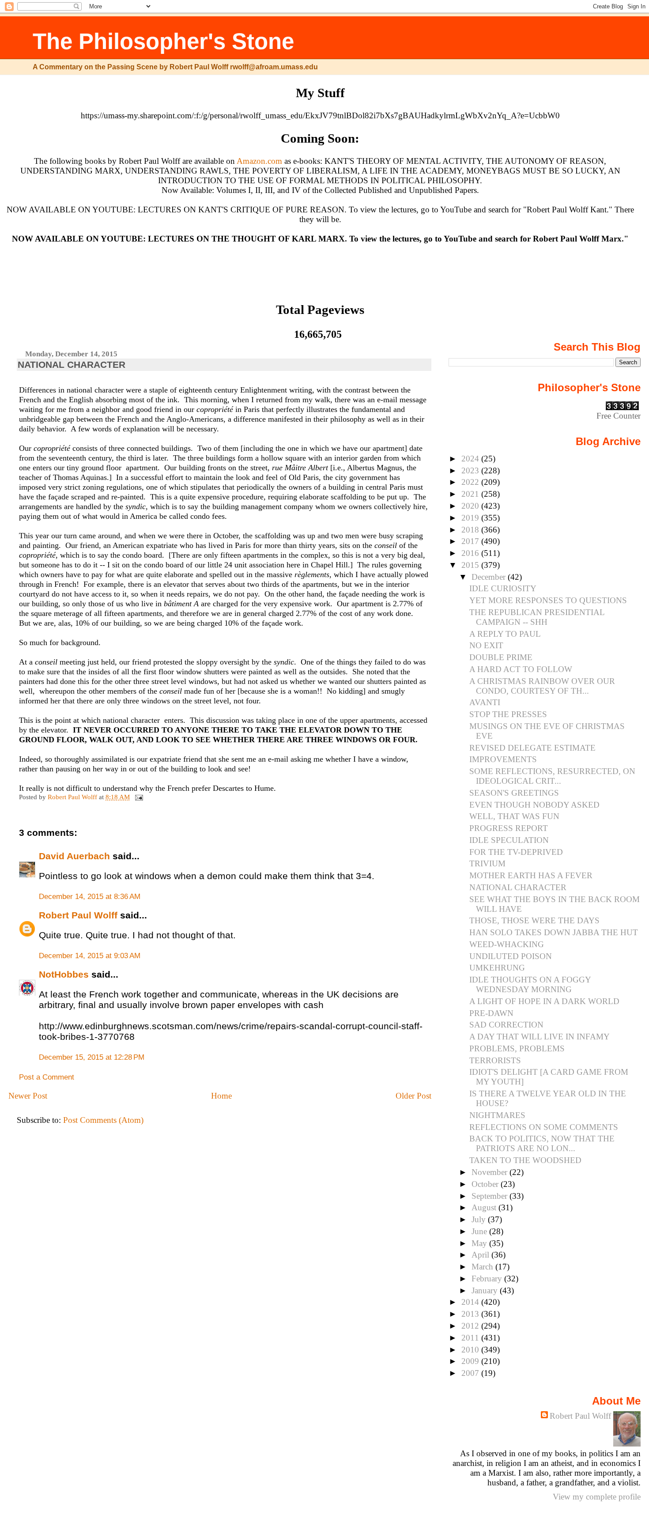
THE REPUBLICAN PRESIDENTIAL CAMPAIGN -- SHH (536, 617)
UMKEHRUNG (497, 967)
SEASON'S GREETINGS (514, 792)
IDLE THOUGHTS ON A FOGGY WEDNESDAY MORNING (530, 984)
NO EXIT (486, 645)
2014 (471, 1302)
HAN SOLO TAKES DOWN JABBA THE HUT (553, 932)
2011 (471, 1337)
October (486, 1184)
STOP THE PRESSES (508, 714)
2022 (471, 482)
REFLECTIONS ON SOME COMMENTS (543, 1127)
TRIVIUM (487, 863)
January (486, 1290)
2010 (471, 1349)
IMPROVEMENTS (503, 759)
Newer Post (27, 1095)
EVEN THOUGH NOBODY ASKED (534, 804)
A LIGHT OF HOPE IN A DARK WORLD (544, 1001)
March (483, 1266)
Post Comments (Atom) (103, 1120)
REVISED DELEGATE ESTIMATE (532, 747)
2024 (471, 458)
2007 (471, 1373)
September (490, 1196)
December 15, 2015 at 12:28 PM (91, 1057)
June (480, 1231)
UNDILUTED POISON (510, 956)
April (481, 1254)
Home (221, 1095)
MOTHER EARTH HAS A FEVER (530, 875)
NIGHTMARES (497, 1115)
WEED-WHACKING (506, 944)
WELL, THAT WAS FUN (514, 816)
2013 (471, 1313)
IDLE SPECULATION (509, 840)
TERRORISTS (495, 1060)
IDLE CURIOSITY (502, 588)
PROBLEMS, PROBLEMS (517, 1048)
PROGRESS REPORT (508, 828)
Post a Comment (46, 1077)
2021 (471, 494)
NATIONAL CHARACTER (517, 887)
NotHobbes (64, 974)
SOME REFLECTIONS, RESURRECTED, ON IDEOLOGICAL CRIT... (552, 776)
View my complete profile (597, 1496)
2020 (471, 505)
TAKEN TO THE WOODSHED (525, 1160)
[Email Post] (138, 797)
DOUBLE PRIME (500, 657)
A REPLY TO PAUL (505, 633)
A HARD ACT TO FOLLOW (520, 669)
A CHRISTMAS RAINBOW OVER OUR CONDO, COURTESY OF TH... (542, 685)
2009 (471, 1361)
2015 (471, 565)
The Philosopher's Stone (163, 41)
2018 (471, 529)
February (488, 1278)
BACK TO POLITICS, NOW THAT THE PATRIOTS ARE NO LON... (542, 1143)
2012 (471, 1325)
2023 (471, 470)
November (490, 1172)
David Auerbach (74, 856)
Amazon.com (259, 161)
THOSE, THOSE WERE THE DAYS (534, 920)
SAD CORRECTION (506, 1024)
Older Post (413, 1095)
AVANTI (484, 702)
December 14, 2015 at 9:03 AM (89, 956)
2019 (471, 517)
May (480, 1243)
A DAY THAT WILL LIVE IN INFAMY (539, 1036)
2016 (471, 553)
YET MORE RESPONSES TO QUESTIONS (548, 600)
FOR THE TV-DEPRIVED (516, 852)
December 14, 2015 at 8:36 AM (89, 896)
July (480, 1219)
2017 (471, 541)
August (485, 1207)
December (490, 577)
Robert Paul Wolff (78, 915)
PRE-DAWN (491, 1013)
